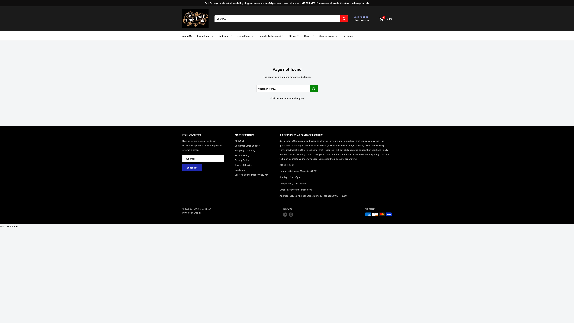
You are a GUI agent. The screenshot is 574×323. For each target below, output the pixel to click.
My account (360, 20)
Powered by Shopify (191, 212)
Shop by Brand (326, 35)
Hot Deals (348, 35)
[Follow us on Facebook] (285, 214)
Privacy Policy (242, 160)
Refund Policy (242, 155)
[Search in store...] (314, 88)
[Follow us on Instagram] (291, 214)
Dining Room (243, 35)
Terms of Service (243, 164)
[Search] (344, 18)
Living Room (203, 35)
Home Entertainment (270, 35)
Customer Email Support (247, 145)
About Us (187, 35)
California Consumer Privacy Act (251, 174)
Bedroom (223, 35)
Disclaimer (240, 169)
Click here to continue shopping (287, 98)
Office (292, 35)
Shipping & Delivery (245, 150)
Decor (307, 35)
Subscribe (192, 167)
